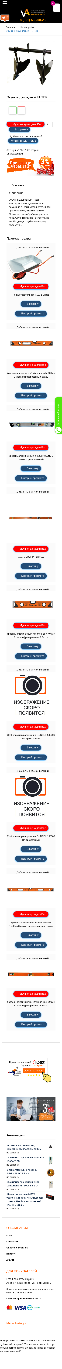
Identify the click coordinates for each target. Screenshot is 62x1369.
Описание (18, 185)
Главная (10, 27)
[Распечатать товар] (12, 110)
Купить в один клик (23, 140)
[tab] (17, 185)
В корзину (21, 129)
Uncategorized (28, 27)
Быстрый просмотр (32, 313)
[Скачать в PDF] (21, 110)
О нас (9, 1235)
